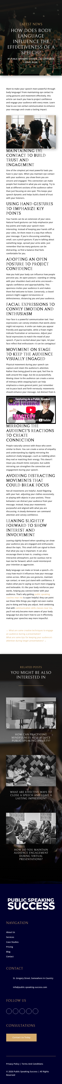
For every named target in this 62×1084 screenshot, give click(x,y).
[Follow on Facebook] (9, 1011)
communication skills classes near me (33, 608)
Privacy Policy (12, 1063)
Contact (10, 956)
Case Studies (12, 942)
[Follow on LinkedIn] (35, 1011)
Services (10, 937)
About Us (10, 932)
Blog (34, 62)
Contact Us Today (21, 1037)
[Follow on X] (15, 1011)
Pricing (9, 946)
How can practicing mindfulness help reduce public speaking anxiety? (31, 737)
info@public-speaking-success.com (30, 987)
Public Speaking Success (24, 58)
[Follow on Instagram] (22, 1011)
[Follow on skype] (29, 1011)
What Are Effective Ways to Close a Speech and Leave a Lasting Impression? (31, 795)
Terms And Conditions (32, 1063)
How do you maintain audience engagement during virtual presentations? (31, 854)
